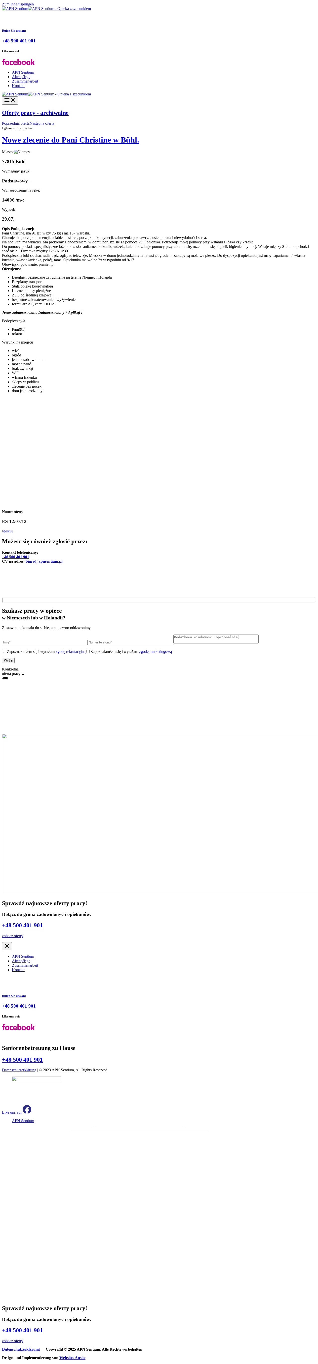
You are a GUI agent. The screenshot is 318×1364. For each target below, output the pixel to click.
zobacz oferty (12, 936)
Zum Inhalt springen (18, 4)
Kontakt (18, 86)
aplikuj (7, 531)
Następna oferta (42, 123)
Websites (72, 1358)
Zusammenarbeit (25, 81)
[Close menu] (7, 946)
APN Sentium (23, 72)
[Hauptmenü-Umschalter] (10, 100)
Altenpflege (21, 77)
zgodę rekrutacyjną (70, 651)
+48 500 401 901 (15, 557)
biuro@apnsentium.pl (44, 561)
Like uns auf (12, 1112)
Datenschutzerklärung (19, 1070)
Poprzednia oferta (16, 123)
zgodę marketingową (155, 651)
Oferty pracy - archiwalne (35, 113)
